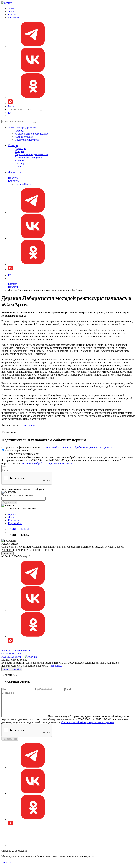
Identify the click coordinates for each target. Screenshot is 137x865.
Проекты (13, 177)
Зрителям (13, 17)
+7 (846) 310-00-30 (18, 529)
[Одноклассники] (33, 97)
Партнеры (20, 163)
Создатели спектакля (27, 139)
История (19, 151)
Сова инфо (29, 425)
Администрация (24, 136)
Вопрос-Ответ (23, 183)
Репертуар (23, 127)
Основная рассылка (16, 450)
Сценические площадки (28, 157)
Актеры (19, 130)
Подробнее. (55, 665)
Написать (7, 553)
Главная (12, 283)
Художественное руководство (32, 133)
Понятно (6, 862)
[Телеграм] (33, 46)
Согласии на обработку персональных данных (47, 463)
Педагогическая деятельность (31, 154)
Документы (14, 172)
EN (10, 112)
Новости (20, 160)
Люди (11, 11)
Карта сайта (15, 523)
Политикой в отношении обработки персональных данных (78, 447)
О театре (13, 145)
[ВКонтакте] (33, 71)
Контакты (13, 14)
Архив (18, 166)
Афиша (12, 8)
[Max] (10, 103)
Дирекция (20, 148)
